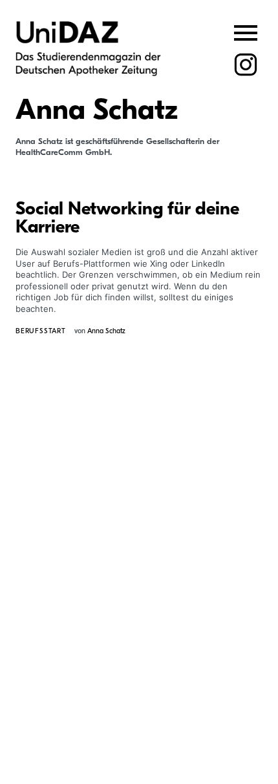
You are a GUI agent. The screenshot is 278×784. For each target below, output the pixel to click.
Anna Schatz (106, 331)
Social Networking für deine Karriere (127, 217)
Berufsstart (41, 331)
